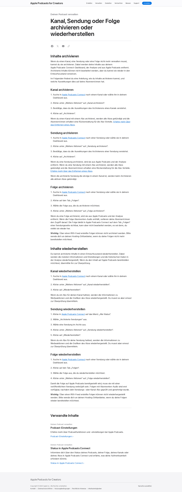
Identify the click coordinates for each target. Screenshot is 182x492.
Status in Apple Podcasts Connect (67, 463)
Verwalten (98, 3)
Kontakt (33, 489)
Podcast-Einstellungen (61, 436)
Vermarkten (119, 3)
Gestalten (108, 3)
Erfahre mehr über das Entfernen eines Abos (71, 171)
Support (136, 3)
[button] (52, 46)
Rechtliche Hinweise (79, 489)
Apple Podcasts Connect (73, 94)
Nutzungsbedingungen (62, 489)
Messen (128, 3)
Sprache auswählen (145, 486)
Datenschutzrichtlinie (45, 489)
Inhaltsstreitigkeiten (95, 489)
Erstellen (89, 3)
